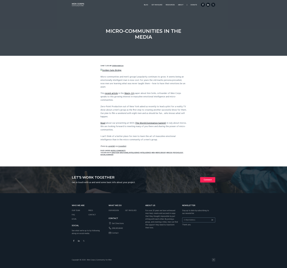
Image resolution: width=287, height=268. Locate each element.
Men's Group (160, 152)
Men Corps (78, 4)
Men (153, 152)
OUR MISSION (114, 210)
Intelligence (145, 152)
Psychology (178, 152)
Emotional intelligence (130, 152)
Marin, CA (129, 93)
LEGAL (74, 219)
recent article (111, 93)
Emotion (115, 152)
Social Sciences (106, 154)
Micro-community (118, 150)
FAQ (73, 214)
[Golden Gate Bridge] (143, 70)
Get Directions (118, 223)
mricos (169, 152)
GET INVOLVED (131, 210)
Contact (115, 233)
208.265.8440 (117, 228)
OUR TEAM (76, 210)
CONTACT (92, 214)
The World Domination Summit (151, 123)
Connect (208, 180)
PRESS (90, 210)
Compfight (122, 146)
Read (102, 123)
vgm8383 (111, 146)
